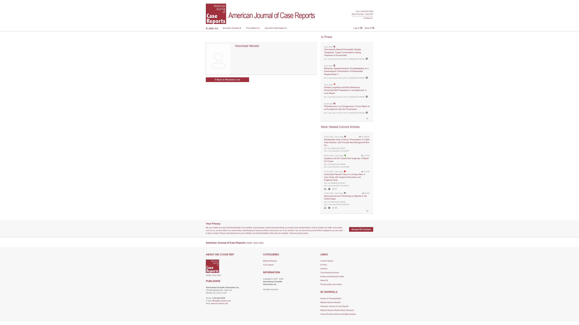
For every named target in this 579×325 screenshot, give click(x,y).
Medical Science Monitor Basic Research (337, 310)
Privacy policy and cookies (331, 284)
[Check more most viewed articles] (367, 211)
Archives (323, 269)
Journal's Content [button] (231, 28)
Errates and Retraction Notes (332, 276)
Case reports (268, 265)
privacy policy (302, 233)
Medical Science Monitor (330, 302)
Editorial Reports (270, 261)
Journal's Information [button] (275, 28)
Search (368, 28)
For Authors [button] (252, 28)
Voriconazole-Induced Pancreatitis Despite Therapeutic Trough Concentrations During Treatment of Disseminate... (342, 52)
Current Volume (326, 261)
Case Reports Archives (329, 273)
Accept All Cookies (361, 229)
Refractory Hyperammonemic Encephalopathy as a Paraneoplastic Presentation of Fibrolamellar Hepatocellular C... (346, 71)
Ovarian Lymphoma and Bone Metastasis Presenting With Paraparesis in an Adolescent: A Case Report (345, 90)
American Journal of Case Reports (334, 306)
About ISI (324, 280)
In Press (323, 265)
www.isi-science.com (219, 303)
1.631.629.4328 (366, 11)
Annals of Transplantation (330, 298)
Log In (357, 28)
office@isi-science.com (221, 301)
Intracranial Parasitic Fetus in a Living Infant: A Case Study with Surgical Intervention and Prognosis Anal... (344, 177)
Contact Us (368, 18)
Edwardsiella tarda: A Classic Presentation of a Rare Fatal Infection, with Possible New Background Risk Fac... (347, 142)
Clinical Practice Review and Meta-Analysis (338, 314)
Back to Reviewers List (228, 79)
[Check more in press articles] (367, 118)
